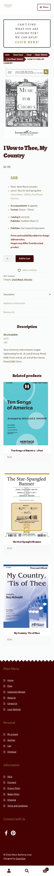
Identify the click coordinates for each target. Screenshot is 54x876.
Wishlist (11, 740)
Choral (29, 55)
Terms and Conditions (17, 806)
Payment (11, 782)
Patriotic (15, 198)
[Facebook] (6, 833)
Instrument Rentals (16, 692)
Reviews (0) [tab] (8, 312)
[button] (46, 71)
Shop (9, 686)
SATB (5, 338)
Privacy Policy (13, 788)
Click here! (27, 42)
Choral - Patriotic (41, 55)
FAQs (9, 777)
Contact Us (12, 703)
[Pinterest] (13, 833)
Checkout (11, 752)
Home (7, 55)
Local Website (14, 709)
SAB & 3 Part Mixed (33, 194)
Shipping (11, 800)
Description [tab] (8, 294)
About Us (11, 698)
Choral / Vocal (18, 55)
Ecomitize (20, 858)
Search (27, 871)
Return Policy (13, 794)
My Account (9, 871)
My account (12, 734)
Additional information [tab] (14, 303)
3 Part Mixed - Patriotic (14, 59)
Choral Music (17, 194)
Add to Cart (24, 258)
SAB (14, 178)
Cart (9, 746)
